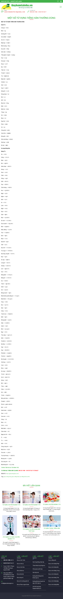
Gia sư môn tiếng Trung (55, 571)
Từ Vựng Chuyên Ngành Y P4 (11, 505)
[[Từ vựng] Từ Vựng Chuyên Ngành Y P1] (11, 525)
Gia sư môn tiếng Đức (55, 574)
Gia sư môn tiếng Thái (55, 578)
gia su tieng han (7, 476)
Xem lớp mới (39, 573)
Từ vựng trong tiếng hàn (52, 528)
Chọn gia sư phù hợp (39, 569)
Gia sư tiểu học (23, 571)
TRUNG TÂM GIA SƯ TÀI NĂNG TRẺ (10, 467)
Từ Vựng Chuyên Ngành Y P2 (52, 504)
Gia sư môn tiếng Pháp (55, 564)
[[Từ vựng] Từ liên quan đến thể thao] (31, 521)
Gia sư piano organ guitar (23, 585)
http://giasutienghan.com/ (12, 473)
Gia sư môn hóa (23, 567)
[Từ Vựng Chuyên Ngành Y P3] (31, 497)
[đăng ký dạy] (17, 7)
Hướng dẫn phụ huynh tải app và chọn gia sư (39, 582)
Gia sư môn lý (23, 564)
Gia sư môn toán (23, 560)
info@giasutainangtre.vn (7, 583)
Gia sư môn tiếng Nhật (55, 585)
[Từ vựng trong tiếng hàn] (52, 521)
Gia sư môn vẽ (23, 578)
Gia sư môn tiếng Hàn (55, 567)
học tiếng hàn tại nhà (25, 476)
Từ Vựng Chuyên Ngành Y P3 (31, 505)
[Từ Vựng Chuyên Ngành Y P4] (11, 497)
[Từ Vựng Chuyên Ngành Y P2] (52, 497)
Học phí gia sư (39, 566)
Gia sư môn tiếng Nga (39, 588)
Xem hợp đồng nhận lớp (39, 562)
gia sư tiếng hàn (15, 476)
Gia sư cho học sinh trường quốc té (23, 581)
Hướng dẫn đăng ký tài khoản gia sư (39, 577)
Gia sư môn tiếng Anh (55, 560)
